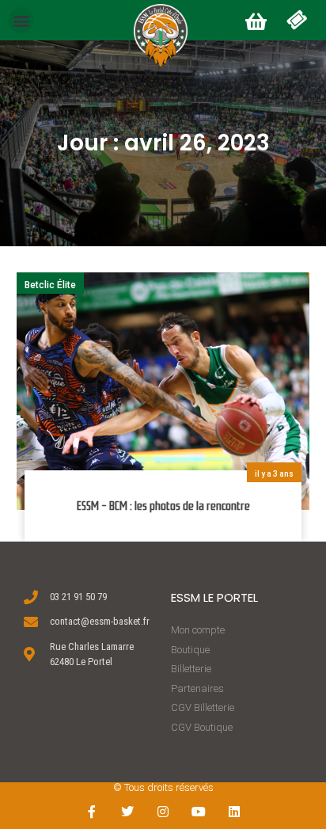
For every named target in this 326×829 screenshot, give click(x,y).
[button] (21, 20)
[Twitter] (128, 811)
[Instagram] (163, 811)
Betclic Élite (50, 285)
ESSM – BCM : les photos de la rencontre (163, 506)
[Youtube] (198, 811)
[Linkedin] (234, 811)
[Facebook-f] (92, 811)
